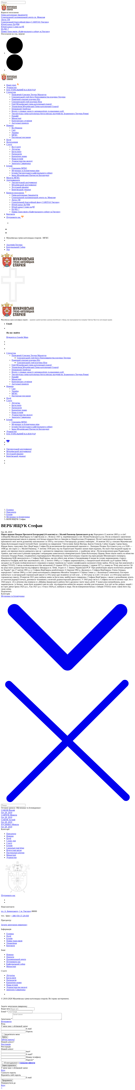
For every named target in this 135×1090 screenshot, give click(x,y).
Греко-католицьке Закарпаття (14, 15)
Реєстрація (6, 1044)
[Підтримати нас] (8, 442)
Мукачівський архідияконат (24, 185)
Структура (11, 92)
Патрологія (17, 154)
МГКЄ (15, 135)
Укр (8, 249)
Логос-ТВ (5, 19)
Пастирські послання (21, 137)
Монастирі (16, 118)
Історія (9, 166)
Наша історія (17, 159)
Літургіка (16, 149)
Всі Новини (17, 128)
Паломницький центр (16, 959)
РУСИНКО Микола (10, 824)
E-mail (29, 1029)
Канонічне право (19, 156)
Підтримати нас (13, 217)
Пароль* (30, 1060)
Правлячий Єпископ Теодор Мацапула (29, 94)
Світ (14, 130)
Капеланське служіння (22, 121)
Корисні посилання (15, 193)
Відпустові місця (13, 850)
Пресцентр (11, 834)
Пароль (29, 1031)
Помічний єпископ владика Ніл (26, 99)
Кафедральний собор (15, 964)
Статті (9, 144)
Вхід (3, 1070)
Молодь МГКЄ (13, 178)
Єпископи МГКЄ (19, 168)
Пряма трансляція (14, 941)
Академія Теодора (14, 245)
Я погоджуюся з (19, 1063)
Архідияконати (13, 180)
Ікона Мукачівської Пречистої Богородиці (30, 175)
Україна (15, 132)
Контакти (10, 214)
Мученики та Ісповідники (13, 596)
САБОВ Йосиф (8, 810)
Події (8, 140)
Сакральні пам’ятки (15, 848)
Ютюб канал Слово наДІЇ (12, 27)
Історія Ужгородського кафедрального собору (32, 173)
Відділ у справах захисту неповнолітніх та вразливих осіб (38, 111)
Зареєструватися (9, 1065)
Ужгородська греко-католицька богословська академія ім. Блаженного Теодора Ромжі (50, 113)
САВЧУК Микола (9, 815)
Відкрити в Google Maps (17, 337)
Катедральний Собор (15, 247)
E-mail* (29, 1054)
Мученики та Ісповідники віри (25, 170)
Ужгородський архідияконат (24, 182)
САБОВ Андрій (8, 820)
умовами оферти (27, 1063)
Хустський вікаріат (20, 187)
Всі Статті (16, 147)
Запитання (6, 1019)
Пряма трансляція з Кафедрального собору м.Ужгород (25, 31)
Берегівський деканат (21, 189)
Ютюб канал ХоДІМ (10, 24)
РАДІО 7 (5, 29)
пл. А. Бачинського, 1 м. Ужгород (16, 911)
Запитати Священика (21, 163)
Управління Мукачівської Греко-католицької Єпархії (35, 106)
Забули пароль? (8, 1039)
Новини (10, 125)
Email (4, 1011)
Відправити (6, 1021)
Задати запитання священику (23, 223)
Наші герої (11, 85)
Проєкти (10, 957)
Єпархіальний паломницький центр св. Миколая (23, 17)
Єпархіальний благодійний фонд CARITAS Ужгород (25, 22)
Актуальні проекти (20, 123)
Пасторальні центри (15, 853)
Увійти (4, 1037)
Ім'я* (28, 1051)
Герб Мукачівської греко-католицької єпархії (32, 104)
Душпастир (11, 87)
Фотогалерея (12, 142)
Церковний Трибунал (21, 109)
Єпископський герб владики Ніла (27, 102)
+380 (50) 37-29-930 (20, 916)
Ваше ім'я (5, 1009)
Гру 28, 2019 (6, 812)
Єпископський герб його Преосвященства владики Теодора (38, 97)
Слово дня (11, 841)
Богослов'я (16, 151)
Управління (11, 943)
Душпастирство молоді (22, 161)
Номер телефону (33, 1057)
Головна (10, 934)
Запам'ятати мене (12, 1034)
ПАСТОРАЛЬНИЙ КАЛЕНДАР (21, 90)
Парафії (15, 116)
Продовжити (7, 1080)
